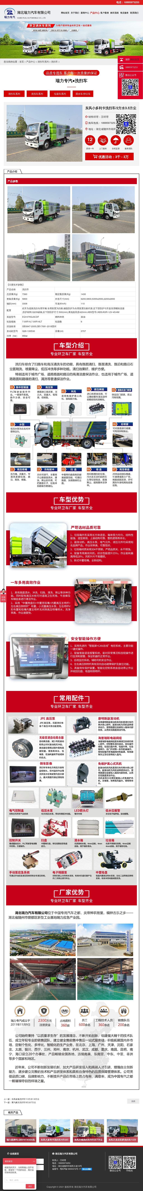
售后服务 (124, 12)
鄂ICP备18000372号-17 (71, 1168)
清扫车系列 (43, 61)
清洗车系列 (37, 93)
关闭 (133, 1101)
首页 (21, 61)
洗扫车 (54, 61)
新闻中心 (85, 12)
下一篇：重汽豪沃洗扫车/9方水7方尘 (20, 1102)
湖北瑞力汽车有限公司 (34, 14)
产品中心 (95, 12)
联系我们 (134, 12)
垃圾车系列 (60, 93)
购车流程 (114, 12)
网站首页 (65, 12)
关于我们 (75, 12)
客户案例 (104, 12)
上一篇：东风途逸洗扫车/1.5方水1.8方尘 (21, 1099)
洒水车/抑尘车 (83, 93)
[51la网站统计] (87, 1168)
